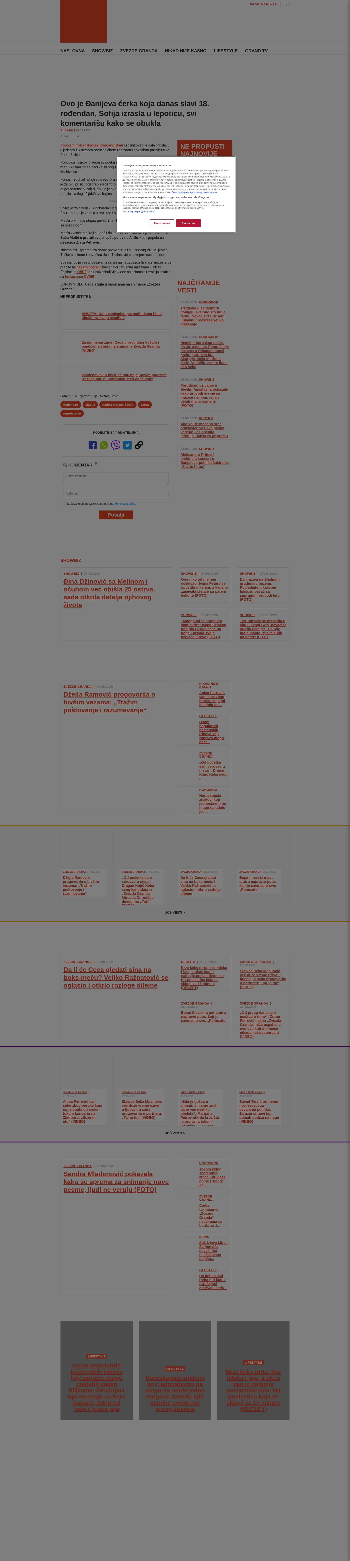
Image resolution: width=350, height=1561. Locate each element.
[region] (176, 194)
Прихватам (188, 223)
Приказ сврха (162, 223)
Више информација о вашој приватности (194, 192)
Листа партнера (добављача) (138, 211)
